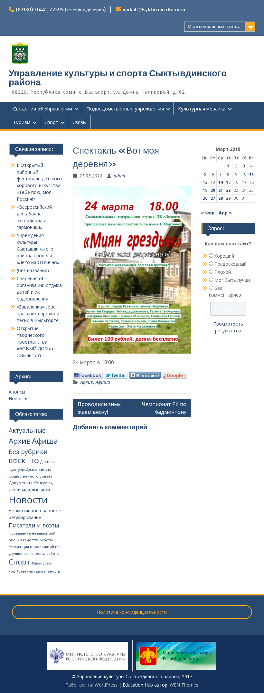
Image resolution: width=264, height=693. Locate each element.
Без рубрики (28, 451)
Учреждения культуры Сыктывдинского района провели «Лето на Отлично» (38, 248)
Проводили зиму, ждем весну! (100, 408)
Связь (79, 122)
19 (205, 190)
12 (205, 182)
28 (220, 198)
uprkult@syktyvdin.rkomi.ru (154, 10)
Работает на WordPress (91, 685)
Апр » (225, 213)
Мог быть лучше (232, 280)
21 (220, 190)
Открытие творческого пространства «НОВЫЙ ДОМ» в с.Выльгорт (36, 341)
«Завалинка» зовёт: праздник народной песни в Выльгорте (38, 313)
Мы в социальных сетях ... (215, 26)
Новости (18, 398)
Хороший (224, 256)
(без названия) (33, 270)
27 (213, 198)
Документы (20, 483)
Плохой (222, 272)
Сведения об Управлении (42, 108)
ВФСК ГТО (24, 461)
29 (228, 198)
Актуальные (27, 430)
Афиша (103, 382)
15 (228, 182)
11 (251, 174)
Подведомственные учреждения (125, 108)
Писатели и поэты (34, 525)
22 (228, 190)
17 (244, 182)
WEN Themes (184, 685)
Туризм (21, 122)
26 (205, 198)
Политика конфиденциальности (132, 612)
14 (220, 182)
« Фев (208, 213)
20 (213, 190)
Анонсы (17, 392)
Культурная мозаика (201, 108)
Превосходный (230, 264)
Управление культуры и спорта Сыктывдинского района (118, 77)
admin (120, 176)
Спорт (51, 122)
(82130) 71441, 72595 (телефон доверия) (61, 10)
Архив (86, 382)
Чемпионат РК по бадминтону (164, 408)
